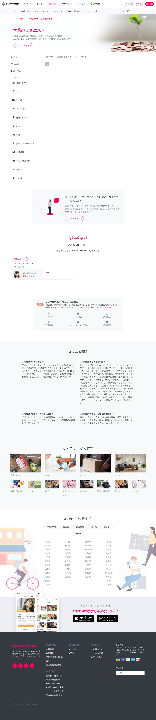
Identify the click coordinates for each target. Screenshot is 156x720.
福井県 (68, 549)
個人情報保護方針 (54, 665)
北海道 (47, 542)
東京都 (66, 527)
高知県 (109, 546)
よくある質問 (97, 653)
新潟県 (47, 585)
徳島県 (88, 573)
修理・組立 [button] (26, 11)
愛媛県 (109, 542)
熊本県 (109, 561)
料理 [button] (95, 11)
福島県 (47, 565)
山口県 (88, 569)
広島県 (88, 565)
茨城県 (47, 569)
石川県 (68, 546)
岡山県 (88, 561)
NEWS (72, 653)
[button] (129, 4)
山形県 (47, 561)
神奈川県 (80, 527)
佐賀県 (109, 553)
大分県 (109, 565)
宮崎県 (109, 569)
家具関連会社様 (53, 680)
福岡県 (109, 549)
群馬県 (47, 577)
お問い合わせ (97, 657)
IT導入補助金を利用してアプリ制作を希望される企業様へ (55, 691)
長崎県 (109, 557)
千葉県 (47, 581)
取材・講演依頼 (53, 683)
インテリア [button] (59, 11)
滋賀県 (68, 577)
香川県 (88, 577)
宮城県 (47, 553)
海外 (109, 581)
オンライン (108, 585)
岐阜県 (68, 561)
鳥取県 (88, 553)
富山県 (68, 542)
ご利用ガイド (97, 649)
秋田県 (47, 557)
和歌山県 (88, 549)
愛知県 (68, 569)
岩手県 (47, 549)
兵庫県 (88, 542)
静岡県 (68, 565)
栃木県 (47, 573)
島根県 (88, 557)
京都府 (78, 533)
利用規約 (50, 653)
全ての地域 (51, 527)
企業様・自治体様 (54, 676)
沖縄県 (109, 577)
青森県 (47, 546)
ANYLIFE (73, 649)
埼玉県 (94, 527)
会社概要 (50, 649)
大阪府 (107, 527)
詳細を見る (109, 307)
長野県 (68, 557)
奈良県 (88, 546)
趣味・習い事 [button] (74, 11)
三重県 (68, 573)
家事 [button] (37, 11)
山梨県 (68, 553)
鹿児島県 (108, 573)
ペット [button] (86, 11)
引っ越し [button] (46, 11)
